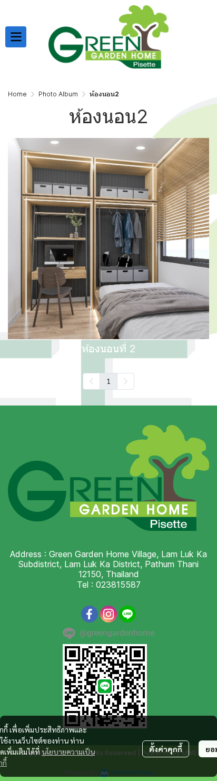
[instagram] (108, 614)
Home (17, 94)
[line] (127, 614)
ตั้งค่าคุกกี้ (165, 749)
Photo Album (58, 94)
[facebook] (89, 614)
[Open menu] (15, 36)
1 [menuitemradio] (108, 380)
